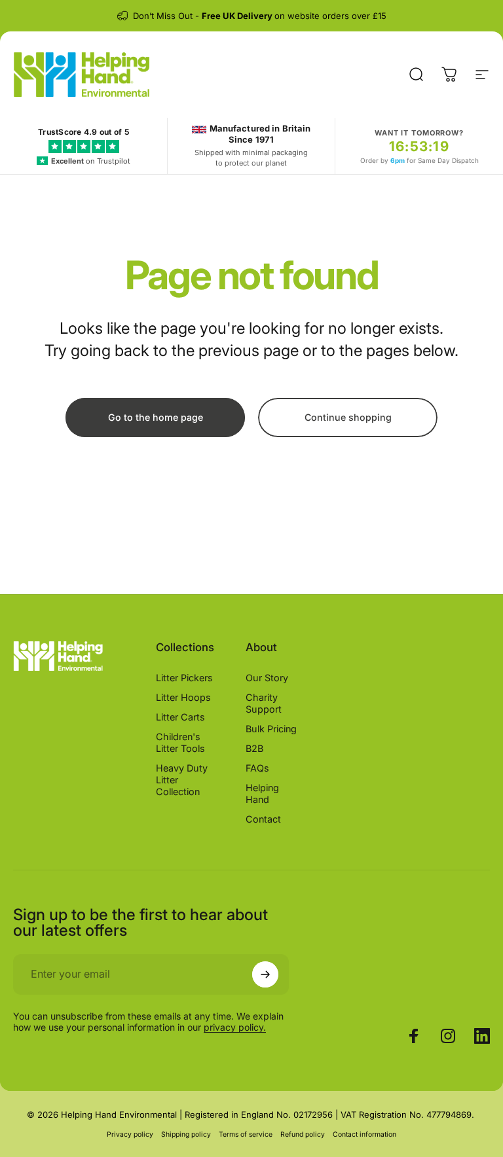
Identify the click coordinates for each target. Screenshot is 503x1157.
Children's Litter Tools (180, 742)
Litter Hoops (183, 697)
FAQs (257, 768)
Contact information (364, 1134)
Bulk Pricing (271, 728)
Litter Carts (180, 716)
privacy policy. (235, 1027)
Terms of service (245, 1134)
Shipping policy (186, 1134)
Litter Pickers (184, 677)
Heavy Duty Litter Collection (182, 779)
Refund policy (302, 1134)
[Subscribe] (265, 974)
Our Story (267, 677)
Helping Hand (262, 793)
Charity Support (264, 703)
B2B (254, 748)
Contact (263, 819)
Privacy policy (130, 1134)
